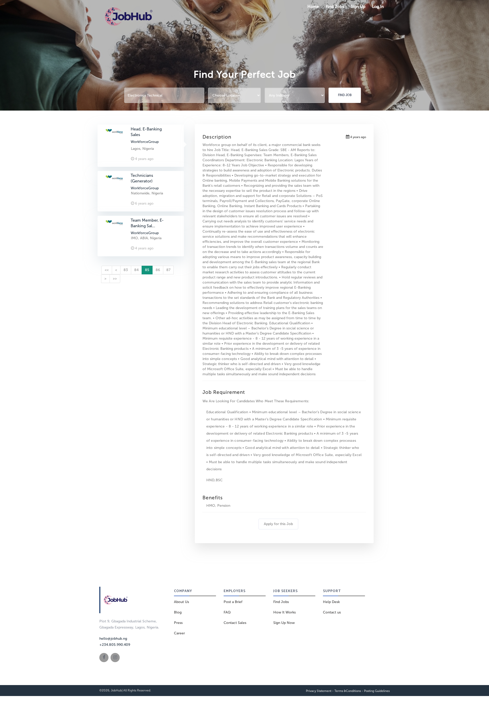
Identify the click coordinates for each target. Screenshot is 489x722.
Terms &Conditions (347, 691)
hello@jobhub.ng (113, 638)
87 (168, 270)
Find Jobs (335, 6)
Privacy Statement (318, 691)
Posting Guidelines (377, 691)
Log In (378, 6)
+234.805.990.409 (114, 645)
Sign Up (358, 6)
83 (126, 270)
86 (158, 270)
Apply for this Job (278, 524)
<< (107, 270)
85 (147, 270)
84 (136, 270)
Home (313, 6)
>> (115, 278)
